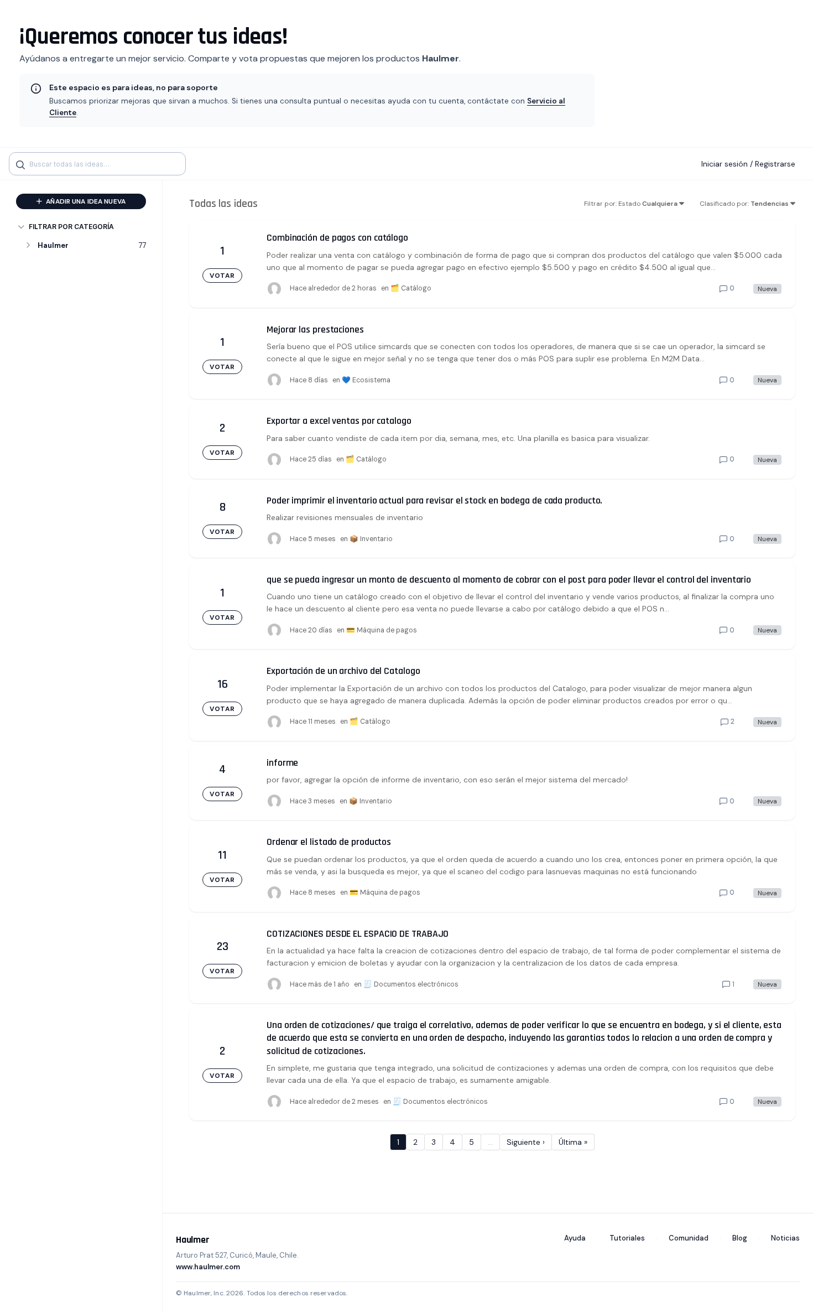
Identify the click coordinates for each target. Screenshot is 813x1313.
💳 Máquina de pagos (381, 630)
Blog (739, 1238)
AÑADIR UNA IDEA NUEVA (85, 201)
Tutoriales (627, 1238)
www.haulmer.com (208, 1267)
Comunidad (688, 1238)
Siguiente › (526, 1142)
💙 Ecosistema (366, 380)
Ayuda (575, 1238)
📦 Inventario (371, 538)
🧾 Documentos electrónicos (410, 984)
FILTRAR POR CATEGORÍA (71, 226)
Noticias (785, 1238)
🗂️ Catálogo (410, 288)
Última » (573, 1142)
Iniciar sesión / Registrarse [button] (748, 164)
